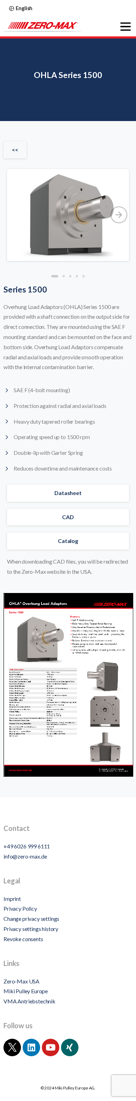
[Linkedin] (31, 1047)
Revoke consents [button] (23, 939)
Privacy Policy (20, 908)
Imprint (12, 898)
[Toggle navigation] (126, 27)
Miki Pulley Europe (25, 991)
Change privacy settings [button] (31, 918)
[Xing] (69, 1047)
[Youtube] (50, 1047)
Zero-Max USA (21, 981)
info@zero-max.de (25, 856)
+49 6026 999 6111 (26, 846)
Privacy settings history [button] (30, 928)
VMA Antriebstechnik (29, 1001)
